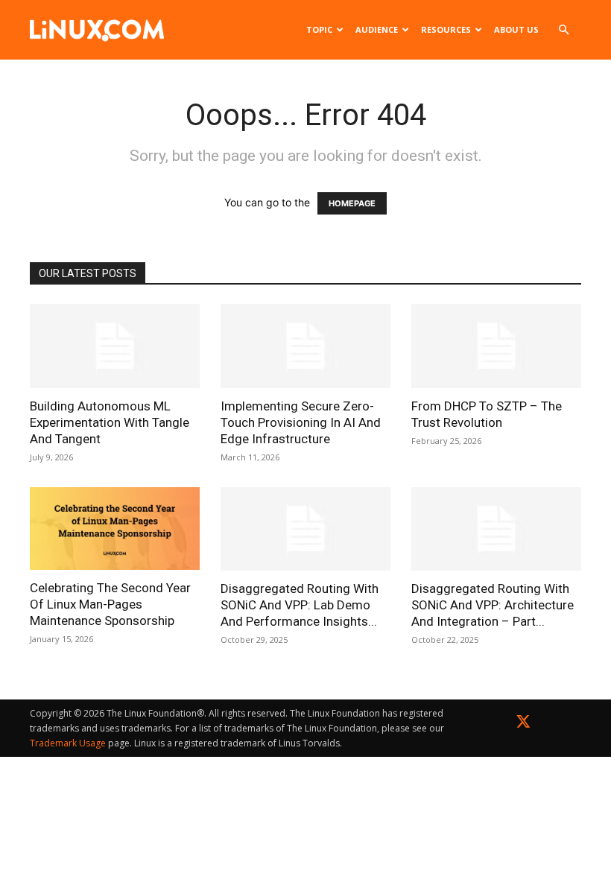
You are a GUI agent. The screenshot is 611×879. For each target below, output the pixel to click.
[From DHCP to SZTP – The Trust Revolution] (496, 346)
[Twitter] (523, 724)
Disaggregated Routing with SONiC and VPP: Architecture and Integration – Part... (492, 605)
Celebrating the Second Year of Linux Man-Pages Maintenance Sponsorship (110, 604)
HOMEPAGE (352, 203)
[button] (563, 30)
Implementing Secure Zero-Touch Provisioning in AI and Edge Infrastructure (301, 422)
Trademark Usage (68, 743)
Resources (446, 29)
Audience (376, 29)
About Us (516, 29)
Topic (319, 29)
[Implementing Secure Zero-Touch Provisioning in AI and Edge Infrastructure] (305, 346)
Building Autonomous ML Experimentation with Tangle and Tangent (109, 422)
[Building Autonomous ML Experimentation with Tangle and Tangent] (115, 346)
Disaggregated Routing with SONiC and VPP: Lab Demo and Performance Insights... (300, 605)
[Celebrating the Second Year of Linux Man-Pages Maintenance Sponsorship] (115, 529)
